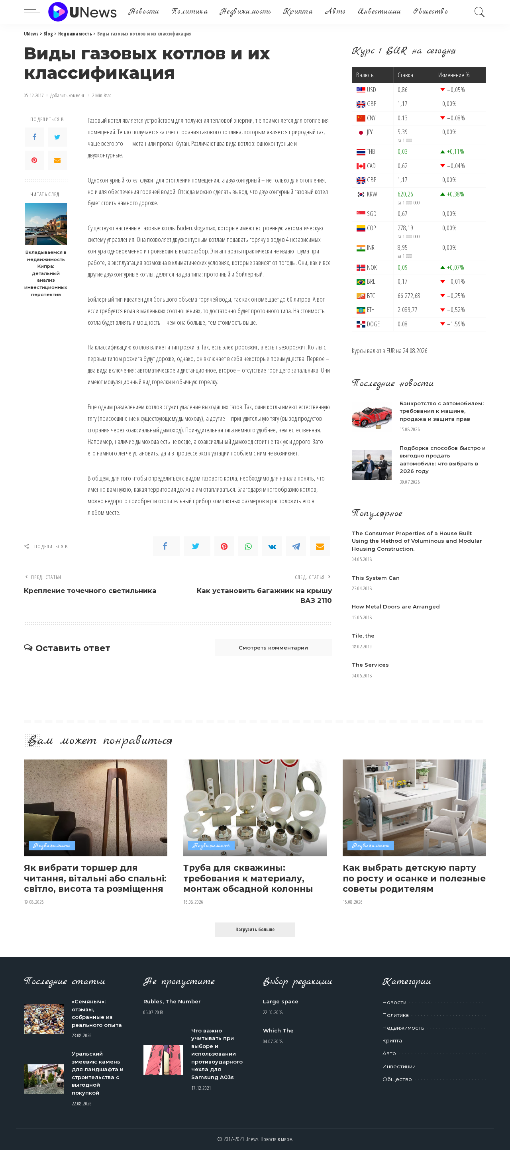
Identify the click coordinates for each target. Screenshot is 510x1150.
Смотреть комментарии (273, 647)
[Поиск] (479, 12)
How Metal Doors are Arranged (396, 606)
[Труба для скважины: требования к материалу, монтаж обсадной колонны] (255, 807)
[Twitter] (57, 137)
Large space (280, 1001)
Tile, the (363, 635)
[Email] (57, 160)
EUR (390, 350)
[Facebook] (34, 137)
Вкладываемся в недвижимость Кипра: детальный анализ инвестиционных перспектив (45, 273)
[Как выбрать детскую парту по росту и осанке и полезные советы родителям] (414, 807)
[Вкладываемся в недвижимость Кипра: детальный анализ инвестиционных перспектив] (46, 224)
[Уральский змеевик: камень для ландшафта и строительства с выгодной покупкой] (44, 1079)
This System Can (376, 578)
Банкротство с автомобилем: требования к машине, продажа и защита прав (442, 411)
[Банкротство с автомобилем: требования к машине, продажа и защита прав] (372, 417)
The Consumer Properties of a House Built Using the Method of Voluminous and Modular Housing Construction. (417, 541)
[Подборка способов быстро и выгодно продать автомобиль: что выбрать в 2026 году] (372, 465)
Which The (278, 1030)
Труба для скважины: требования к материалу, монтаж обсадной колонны (248, 878)
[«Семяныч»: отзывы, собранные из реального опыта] (44, 1019)
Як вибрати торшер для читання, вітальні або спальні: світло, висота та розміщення (95, 878)
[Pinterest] (34, 160)
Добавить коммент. (68, 95)
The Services (370, 664)
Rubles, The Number (172, 1001)
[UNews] (82, 12)
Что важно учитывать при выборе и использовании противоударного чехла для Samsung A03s (217, 1053)
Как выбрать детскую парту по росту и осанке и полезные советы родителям (414, 878)
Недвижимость (52, 846)
